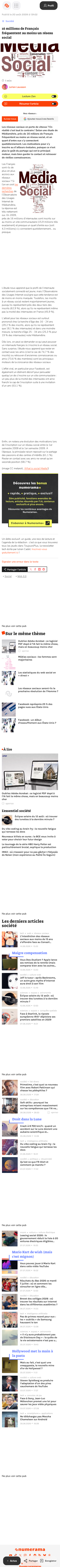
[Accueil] (6, 5)
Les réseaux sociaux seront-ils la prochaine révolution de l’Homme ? (38, 690)
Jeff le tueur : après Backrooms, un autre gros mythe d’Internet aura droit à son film (38, 980)
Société (10, 21)
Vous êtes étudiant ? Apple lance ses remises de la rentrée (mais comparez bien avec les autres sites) (38, 962)
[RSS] (40, 1555)
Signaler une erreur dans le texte (20, 561)
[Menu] (16, 5)
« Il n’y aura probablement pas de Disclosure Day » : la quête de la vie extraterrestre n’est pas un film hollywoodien (38, 1337)
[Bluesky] (44, 1555)
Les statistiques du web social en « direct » (37, 674)
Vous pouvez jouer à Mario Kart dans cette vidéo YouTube (37, 1265)
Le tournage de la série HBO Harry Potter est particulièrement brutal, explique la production (29, 846)
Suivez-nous (10, 119)
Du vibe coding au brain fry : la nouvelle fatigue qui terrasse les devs (29, 830)
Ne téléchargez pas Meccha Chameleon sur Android (35, 1418)
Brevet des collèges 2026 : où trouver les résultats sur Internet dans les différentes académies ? (38, 1301)
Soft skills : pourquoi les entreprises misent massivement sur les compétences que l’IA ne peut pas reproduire (39, 1105)
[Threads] (49, 1555)
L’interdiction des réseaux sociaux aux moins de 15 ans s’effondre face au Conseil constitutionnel (36, 939)
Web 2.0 (21, 576)
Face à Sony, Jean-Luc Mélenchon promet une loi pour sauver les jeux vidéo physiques (38, 1401)
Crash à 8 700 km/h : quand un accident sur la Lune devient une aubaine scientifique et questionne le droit (38, 1129)
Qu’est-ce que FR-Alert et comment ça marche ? (34, 1163)
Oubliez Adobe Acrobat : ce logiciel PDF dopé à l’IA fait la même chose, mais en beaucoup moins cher (38, 644)
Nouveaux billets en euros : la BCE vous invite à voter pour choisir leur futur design (29, 838)
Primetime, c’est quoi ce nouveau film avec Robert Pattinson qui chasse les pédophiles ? (39, 1087)
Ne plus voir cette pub (14, 626)
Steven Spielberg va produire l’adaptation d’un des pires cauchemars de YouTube (36, 1383)
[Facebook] (30, 1555)
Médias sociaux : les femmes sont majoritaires (37, 658)
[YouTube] (10, 1555)
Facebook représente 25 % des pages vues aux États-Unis (35, 705)
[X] (20, 1555)
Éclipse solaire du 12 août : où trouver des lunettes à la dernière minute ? (36, 818)
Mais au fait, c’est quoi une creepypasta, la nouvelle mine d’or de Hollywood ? (37, 1365)
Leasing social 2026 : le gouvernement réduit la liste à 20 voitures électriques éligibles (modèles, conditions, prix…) (39, 1238)
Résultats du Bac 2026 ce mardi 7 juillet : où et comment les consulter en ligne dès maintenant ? (38, 1283)
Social (8, 576)
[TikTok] (15, 1555)
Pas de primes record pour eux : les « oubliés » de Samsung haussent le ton (38, 1319)
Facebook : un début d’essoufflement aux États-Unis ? (37, 721)
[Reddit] (35, 1555)
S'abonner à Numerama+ (27, 523)
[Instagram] (25, 1555)
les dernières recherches (10, 188)
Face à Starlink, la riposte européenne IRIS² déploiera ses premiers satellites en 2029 (37, 1016)
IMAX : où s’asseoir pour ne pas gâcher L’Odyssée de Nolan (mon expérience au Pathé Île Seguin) (30, 853)
